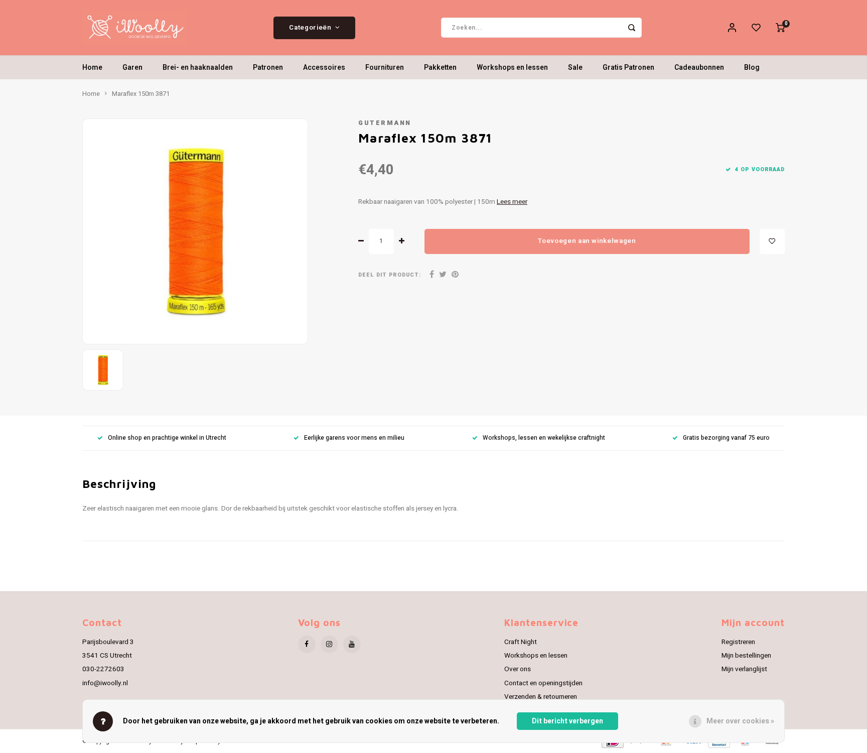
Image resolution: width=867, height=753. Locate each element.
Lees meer (512, 202)
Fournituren (384, 67)
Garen (132, 67)
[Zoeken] (632, 28)
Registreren (738, 642)
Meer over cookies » (740, 721)
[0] (780, 28)
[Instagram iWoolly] (329, 644)
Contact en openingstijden (543, 683)
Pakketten (440, 67)
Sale (575, 67)
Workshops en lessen (512, 67)
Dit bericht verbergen (567, 721)
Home (92, 67)
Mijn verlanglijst (744, 669)
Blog (752, 67)
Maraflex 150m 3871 (141, 93)
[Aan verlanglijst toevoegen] (772, 241)
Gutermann (384, 123)
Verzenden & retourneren (540, 697)
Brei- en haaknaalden (198, 67)
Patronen (268, 67)
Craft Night (520, 642)
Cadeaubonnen (699, 67)
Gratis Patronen (628, 67)
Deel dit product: (389, 275)
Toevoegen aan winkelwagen (587, 241)
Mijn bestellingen (746, 656)
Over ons (517, 669)
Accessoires (324, 67)
